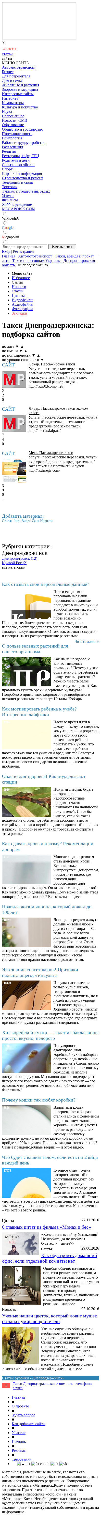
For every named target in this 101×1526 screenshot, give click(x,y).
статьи (7, 54)
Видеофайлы (22, 300)
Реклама (18, 1450)
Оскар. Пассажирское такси (52, 364)
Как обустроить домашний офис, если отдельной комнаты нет (49, 1258)
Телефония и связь (17, 182)
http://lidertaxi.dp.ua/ (45, 430)
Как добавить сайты (28, 1424)
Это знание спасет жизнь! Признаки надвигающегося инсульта (40, 972)
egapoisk (10, 237)
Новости (19, 287)
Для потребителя (16, 76)
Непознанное (13, 116)
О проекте (20, 1406)
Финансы (10, 200)
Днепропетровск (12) (19, 558)
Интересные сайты (18, 94)
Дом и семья (12, 80)
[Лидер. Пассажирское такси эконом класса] (14, 423)
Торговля (9, 187)
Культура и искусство (20, 107)
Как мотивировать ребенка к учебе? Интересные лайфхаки (39, 711)
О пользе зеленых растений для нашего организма (35, 648)
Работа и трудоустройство (23, 142)
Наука (7, 111)
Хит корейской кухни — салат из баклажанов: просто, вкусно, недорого (50, 1035)
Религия (9, 151)
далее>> (68, 1243)
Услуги (8, 196)
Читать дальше (87, 641)
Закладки (19, 313)
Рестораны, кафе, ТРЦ (20, 156)
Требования (21, 1459)
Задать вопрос (23, 1415)
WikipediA (10, 218)
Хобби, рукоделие (17, 204)
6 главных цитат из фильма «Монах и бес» (46, 1227)
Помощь (19, 1441)
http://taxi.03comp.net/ (46, 386)
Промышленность (17, 134)
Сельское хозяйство (18, 165)
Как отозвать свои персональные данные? (45, 584)
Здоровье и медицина (20, 89)
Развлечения (12, 147)
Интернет (10, 98)
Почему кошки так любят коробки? (39, 1100)
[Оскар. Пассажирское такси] (14, 379)
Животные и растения (20, 85)
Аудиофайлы (22, 304)
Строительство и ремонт (22, 178)
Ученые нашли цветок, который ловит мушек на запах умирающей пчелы (49, 1318)
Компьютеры (13, 103)
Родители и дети (16, 160)
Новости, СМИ (14, 120)
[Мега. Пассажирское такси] (14, 471)
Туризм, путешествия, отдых (26, 191)
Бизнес (7, 72)
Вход (6, 251)
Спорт (7, 169)
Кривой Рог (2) (14, 563)
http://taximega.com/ (44, 470)
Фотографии (22, 309)
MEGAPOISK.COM (18, 209)
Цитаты (18, 295)
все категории (13, 567)
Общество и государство (22, 129)
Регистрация (23, 251)
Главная (18, 1397)
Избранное (21, 278)
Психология (12, 138)
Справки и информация (22, 173)
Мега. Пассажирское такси (51, 453)
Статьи (18, 291)
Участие (18, 1433)
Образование (13, 125)
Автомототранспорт (19, 67)
